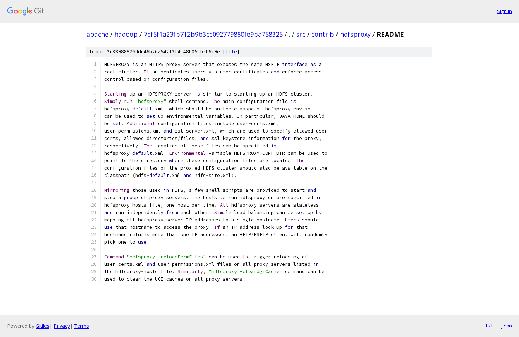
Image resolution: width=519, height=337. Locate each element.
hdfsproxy (355, 34)
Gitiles (42, 326)
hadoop (126, 34)
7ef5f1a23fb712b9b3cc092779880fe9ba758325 (213, 34)
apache (97, 34)
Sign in (504, 11)
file (231, 52)
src (300, 34)
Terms (81, 326)
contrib (322, 34)
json (506, 326)
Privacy (62, 326)
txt (489, 326)
